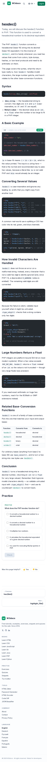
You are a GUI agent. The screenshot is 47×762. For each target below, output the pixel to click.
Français (5, 737)
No (35, 569)
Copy (41, 93)
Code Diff (5, 698)
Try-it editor (6, 679)
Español (5, 741)
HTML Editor (6, 689)
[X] (3, 630)
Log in (41, 4)
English (5, 728)
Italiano (4, 747)
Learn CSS (6, 643)
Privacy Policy (7, 718)
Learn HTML (6, 640)
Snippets (5, 676)
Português (6, 744)
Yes (26, 569)
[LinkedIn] (9, 630)
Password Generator (9, 692)
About (4, 712)
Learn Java (6, 653)
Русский (5, 734)
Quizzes (5, 672)
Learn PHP (6, 656)
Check (9, 555)
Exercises (5, 669)
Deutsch (5, 731)
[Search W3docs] (24, 4)
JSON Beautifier (8, 701)
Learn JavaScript (8, 646)
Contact (5, 715)
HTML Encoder (7, 695)
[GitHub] (6, 630)
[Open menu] (4, 3)
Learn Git (5, 650)
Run (40, 130)
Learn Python (7, 659)
